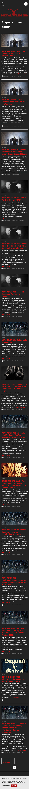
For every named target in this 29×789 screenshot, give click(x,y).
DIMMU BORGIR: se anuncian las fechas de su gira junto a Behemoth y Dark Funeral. (14, 246)
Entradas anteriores (6, 761)
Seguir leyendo (22, 74)
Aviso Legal (14, 773)
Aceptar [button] (14, 785)
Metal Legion (6, 76)
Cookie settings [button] (6, 785)
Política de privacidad (15, 776)
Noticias (3, 49)
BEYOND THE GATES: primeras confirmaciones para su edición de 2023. (12, 679)
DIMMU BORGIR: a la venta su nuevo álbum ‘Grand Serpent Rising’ (13, 53)
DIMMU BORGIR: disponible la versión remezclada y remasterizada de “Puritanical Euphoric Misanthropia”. (13, 727)
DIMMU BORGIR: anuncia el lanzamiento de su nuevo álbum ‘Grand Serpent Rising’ (14, 151)
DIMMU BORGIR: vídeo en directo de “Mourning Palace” (12, 294)
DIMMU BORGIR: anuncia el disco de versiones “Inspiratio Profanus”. (13, 532)
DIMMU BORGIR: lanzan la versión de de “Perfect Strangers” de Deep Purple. (13, 435)
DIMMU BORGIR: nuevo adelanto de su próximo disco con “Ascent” (14, 101)
